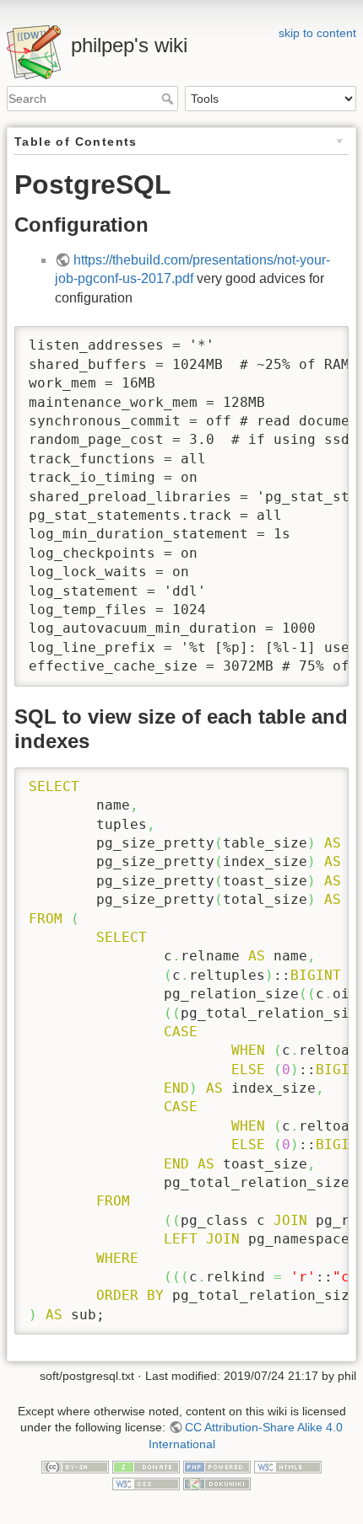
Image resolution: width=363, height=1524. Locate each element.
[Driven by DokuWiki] (217, 1482)
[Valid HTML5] (288, 1466)
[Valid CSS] (146, 1482)
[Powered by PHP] (217, 1466)
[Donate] (146, 1466)
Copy (320, 341)
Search (169, 98)
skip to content (317, 33)
